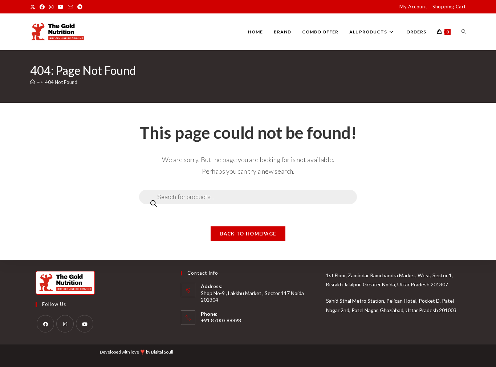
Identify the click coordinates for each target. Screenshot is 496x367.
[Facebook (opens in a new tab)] (42, 7)
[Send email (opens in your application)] (70, 7)
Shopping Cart (449, 6)
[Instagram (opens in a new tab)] (51, 7)
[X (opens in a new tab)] (33, 7)
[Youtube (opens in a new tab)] (61, 7)
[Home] (32, 82)
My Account (413, 6)
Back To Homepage (248, 234)
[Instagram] (65, 323)
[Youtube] (84, 323)
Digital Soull (162, 352)
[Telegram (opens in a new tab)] (80, 7)
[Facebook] (45, 323)
